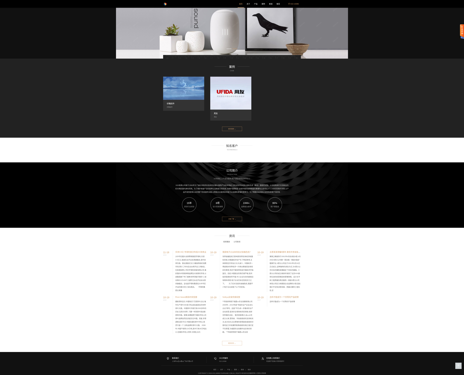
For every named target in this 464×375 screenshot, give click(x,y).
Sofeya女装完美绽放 (231, 297)
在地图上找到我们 (273, 358)
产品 (255, 4)
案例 (263, 4)
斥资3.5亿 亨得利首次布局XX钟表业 (190, 252)
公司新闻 (237, 242)
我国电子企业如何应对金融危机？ (236, 252)
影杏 (171, 4)
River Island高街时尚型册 (186, 297)
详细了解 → (232, 219)
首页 (241, 4)
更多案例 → (232, 129)
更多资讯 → (232, 343)
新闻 (270, 4)
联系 (278, 4)
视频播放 (226, 242)
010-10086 (294, 4)
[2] (232, 33)
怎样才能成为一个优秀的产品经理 (284, 297)
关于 (248, 4)
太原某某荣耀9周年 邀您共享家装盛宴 (286, 252)
